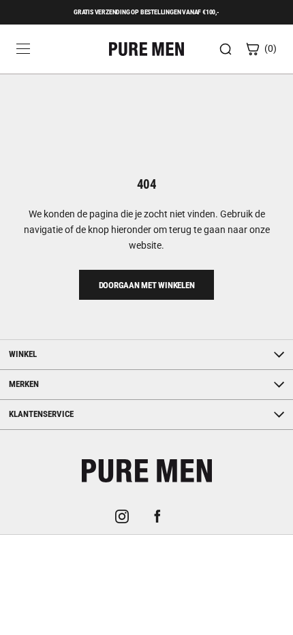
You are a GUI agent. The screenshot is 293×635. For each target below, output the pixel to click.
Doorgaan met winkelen (147, 285)
